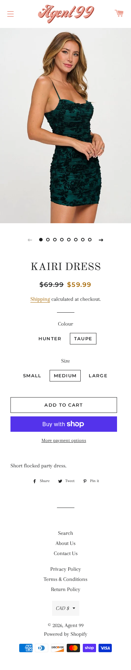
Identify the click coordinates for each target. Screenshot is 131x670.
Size (65, 361)
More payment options (64, 440)
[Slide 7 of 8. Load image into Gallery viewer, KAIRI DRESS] (83, 239)
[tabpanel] (65, 124)
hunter (50, 338)
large (98, 375)
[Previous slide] (30, 239)
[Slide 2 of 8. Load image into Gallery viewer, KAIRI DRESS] (48, 239)
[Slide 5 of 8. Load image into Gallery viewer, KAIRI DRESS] (69, 239)
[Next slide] (101, 239)
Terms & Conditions (65, 579)
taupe (83, 338)
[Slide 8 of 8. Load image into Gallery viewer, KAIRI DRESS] (90, 239)
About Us (65, 543)
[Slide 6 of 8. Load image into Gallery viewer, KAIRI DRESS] (76, 239)
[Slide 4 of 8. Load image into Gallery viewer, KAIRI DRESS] (62, 239)
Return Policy (65, 589)
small (32, 375)
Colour (65, 324)
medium (65, 375)
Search (65, 533)
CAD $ (62, 608)
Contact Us (66, 553)
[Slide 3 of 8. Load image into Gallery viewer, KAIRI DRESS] (55, 239)
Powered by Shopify (65, 634)
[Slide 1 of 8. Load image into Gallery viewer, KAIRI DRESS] (41, 239)
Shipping (40, 299)
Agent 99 (74, 625)
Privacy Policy (65, 569)
